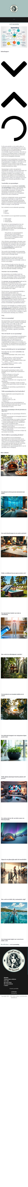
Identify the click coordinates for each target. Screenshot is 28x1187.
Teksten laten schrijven (10, 979)
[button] (14, 19)
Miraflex (6, 977)
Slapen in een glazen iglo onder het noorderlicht (13, 859)
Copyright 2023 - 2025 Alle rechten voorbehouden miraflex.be (14, 997)
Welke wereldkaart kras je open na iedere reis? (13, 573)
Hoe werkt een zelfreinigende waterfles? (11, 654)
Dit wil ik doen (4, 944)
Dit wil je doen (8, 982)
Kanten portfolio (14, 988)
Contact (6, 985)
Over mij (6, 980)
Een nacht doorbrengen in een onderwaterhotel (13, 533)
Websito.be (14, 993)
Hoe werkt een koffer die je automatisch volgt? (13, 899)
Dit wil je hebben (8, 984)
